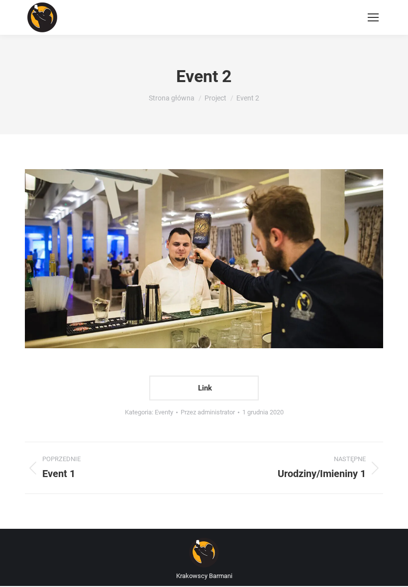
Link (204, 388)
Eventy (164, 412)
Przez (208, 412)
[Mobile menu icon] (373, 17)
